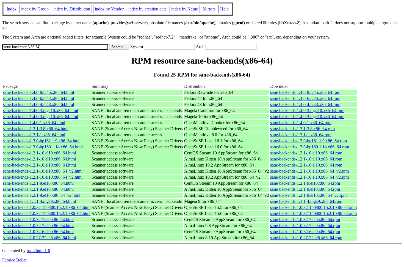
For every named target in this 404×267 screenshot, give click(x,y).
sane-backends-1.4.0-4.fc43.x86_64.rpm (305, 104)
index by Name (184, 9)
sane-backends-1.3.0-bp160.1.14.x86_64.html (43, 147)
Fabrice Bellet (14, 260)
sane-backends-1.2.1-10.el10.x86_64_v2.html (42, 171)
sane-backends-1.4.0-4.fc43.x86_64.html (38, 104)
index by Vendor (109, 9)
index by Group (35, 9)
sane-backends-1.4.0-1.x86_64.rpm (300, 122)
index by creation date (147, 9)
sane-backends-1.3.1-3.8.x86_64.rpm (302, 128)
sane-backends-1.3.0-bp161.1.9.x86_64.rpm (308, 140)
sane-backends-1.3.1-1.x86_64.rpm (300, 134)
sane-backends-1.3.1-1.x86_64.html (34, 134)
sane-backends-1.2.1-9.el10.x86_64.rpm (305, 183)
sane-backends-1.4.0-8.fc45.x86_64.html (38, 92)
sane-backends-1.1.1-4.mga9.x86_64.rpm (306, 201)
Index (11, 9)
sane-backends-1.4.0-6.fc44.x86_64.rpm (305, 98)
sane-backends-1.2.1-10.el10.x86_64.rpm (306, 153)
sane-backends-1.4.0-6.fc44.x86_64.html (38, 98)
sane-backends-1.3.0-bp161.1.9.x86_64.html (42, 140)
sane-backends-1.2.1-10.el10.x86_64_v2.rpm (309, 171)
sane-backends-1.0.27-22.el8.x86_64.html (39, 237)
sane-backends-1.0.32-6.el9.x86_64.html (38, 231)
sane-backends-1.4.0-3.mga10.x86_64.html (40, 110)
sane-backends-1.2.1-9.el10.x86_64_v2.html (41, 195)
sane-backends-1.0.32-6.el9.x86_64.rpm (305, 231)
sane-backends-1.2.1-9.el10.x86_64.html (38, 183)
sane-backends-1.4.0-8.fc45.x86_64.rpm (305, 92)
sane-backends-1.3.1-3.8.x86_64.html (35, 128)
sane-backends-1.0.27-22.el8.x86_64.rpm (306, 237)
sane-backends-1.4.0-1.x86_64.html (34, 122)
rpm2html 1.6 (38, 250)
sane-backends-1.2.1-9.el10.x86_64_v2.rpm (308, 195)
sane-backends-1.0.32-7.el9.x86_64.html (38, 219)
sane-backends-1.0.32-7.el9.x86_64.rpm (305, 219)
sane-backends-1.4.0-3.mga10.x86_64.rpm (307, 110)
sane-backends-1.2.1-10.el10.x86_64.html (39, 153)
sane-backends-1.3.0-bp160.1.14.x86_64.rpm (309, 147)
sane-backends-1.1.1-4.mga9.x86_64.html (39, 201)
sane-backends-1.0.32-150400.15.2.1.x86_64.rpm (313, 207)
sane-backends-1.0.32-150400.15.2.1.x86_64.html (46, 207)
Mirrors (209, 9)
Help (224, 9)
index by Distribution (71, 9)
